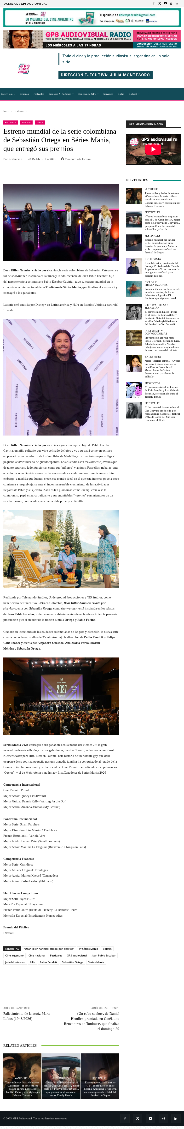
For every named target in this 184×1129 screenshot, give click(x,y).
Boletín (107, 948)
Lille (32, 962)
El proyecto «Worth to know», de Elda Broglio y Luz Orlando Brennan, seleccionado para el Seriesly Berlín (162, 392)
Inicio (6, 111)
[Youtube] (165, 3)
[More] (93, 174)
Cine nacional (37, 955)
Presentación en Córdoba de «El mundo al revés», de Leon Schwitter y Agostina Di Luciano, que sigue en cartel (162, 293)
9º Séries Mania (88, 948)
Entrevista (153, 259)
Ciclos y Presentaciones (156, 283)
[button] (150, 94)
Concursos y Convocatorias (156, 332)
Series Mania (96, 962)
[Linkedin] (177, 3)
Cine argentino (14, 955)
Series (39, 122)
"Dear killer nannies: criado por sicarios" (49, 948)
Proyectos (152, 383)
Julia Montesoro (15, 962)
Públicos (26, 122)
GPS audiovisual (77, 955)
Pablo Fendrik (48, 962)
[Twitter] (159, 3)
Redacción (15, 159)
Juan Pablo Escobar (104, 955)
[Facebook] (154, 3)
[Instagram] (171, 3)
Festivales (20, 111)
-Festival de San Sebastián (156, 306)
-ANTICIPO (22, 1078)
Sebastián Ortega (72, 962)
